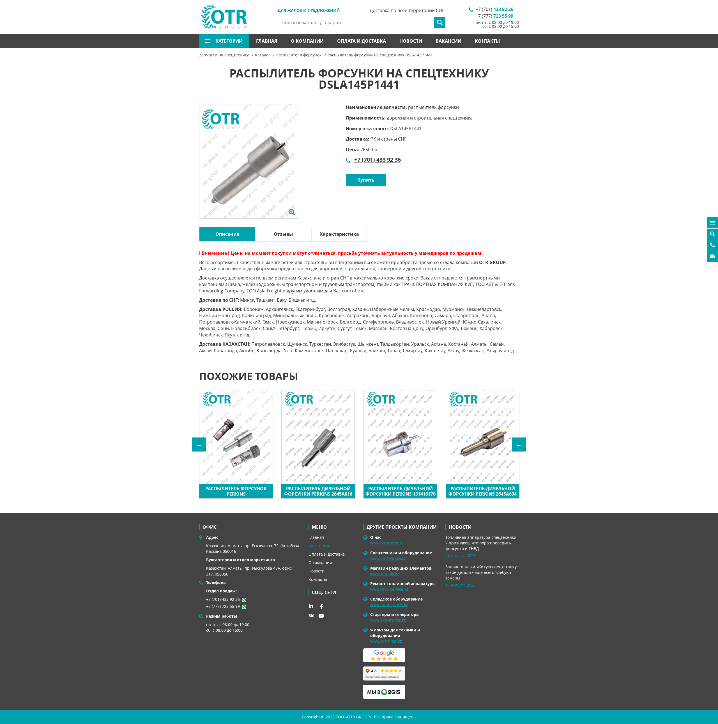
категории (229, 41)
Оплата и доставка (361, 41)
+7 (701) (494, 9)
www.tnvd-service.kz (389, 589)
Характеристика (339, 234)
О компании (307, 41)
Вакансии (448, 41)
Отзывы (283, 234)
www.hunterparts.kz (389, 604)
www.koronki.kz (384, 573)
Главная (266, 41)
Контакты (487, 41)
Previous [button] (199, 444)
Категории (319, 545)
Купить (365, 180)
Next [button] (519, 444)
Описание (227, 234)
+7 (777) (494, 16)
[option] (248, 167)
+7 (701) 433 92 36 (377, 159)
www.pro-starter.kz (388, 620)
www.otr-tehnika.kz (388, 558)
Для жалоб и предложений (309, 10)
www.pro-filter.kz (386, 641)
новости (460, 527)
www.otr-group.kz (386, 543)
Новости (410, 41)
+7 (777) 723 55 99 (223, 606)
